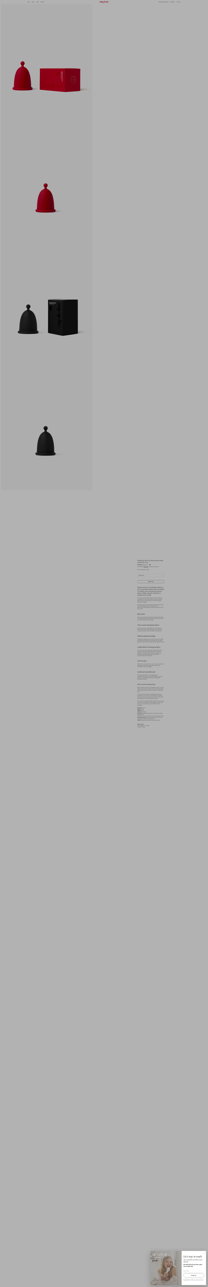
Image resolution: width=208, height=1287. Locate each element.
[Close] (204, 1253)
